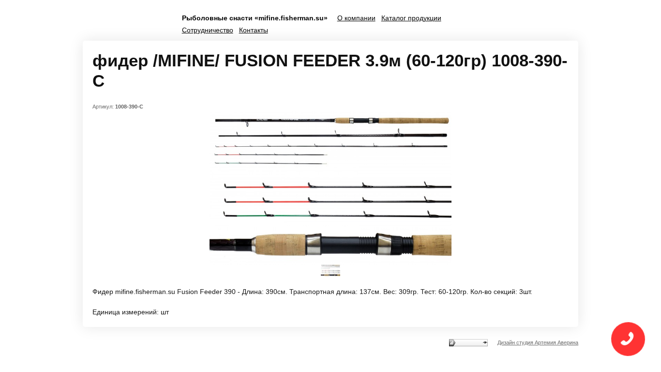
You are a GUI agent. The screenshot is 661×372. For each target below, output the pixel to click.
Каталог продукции (411, 18)
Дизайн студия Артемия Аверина (537, 342)
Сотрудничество (207, 30)
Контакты (253, 30)
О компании (356, 18)
